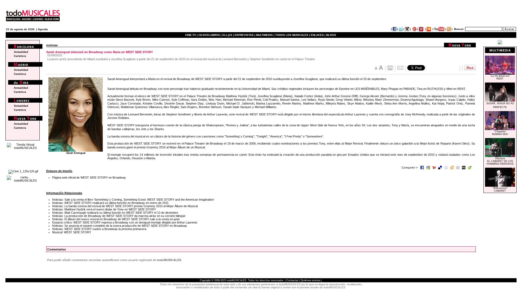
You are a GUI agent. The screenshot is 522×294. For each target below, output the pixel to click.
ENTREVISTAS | (245, 34)
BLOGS (331, 34)
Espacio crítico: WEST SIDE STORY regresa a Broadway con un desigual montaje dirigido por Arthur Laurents (124, 222)
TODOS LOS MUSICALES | (292, 34)
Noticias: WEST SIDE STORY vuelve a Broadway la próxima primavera (99, 229)
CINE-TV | (191, 34)
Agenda (43, 29)
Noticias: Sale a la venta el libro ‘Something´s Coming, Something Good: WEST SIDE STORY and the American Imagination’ (133, 199)
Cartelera (20, 55)
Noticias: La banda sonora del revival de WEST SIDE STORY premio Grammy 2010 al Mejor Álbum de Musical (125, 206)
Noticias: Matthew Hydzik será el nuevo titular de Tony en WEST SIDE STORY (104, 209)
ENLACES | (318, 34)
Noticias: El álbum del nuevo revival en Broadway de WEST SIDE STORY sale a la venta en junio (116, 219)
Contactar (292, 280)
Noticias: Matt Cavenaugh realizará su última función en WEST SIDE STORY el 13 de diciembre (115, 212)
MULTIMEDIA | (265, 34)
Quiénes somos (310, 280)
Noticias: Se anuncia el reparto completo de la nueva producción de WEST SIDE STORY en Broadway (119, 225)
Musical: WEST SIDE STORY (71, 232)
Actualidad (21, 51)
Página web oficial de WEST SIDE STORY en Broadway (89, 177)
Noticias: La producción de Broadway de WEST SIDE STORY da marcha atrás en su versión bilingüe (118, 216)
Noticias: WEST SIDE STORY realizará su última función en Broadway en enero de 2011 (110, 202)
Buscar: (459, 28)
